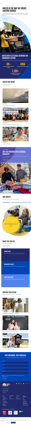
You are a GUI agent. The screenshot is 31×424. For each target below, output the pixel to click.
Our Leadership (5, 401)
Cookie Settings (8, 422)
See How (11, 226)
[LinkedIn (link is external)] (18, 383)
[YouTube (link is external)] (23, 383)
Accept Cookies (13, 422)
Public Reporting (5, 402)
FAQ (23, 398)
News (10, 397)
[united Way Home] (6, 385)
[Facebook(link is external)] (16, 383)
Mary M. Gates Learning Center (25, 403)
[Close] (30, 418)
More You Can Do (6, 246)
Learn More (5, 18)
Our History (4, 397)
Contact (17, 397)
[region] (15, 420)
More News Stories (6, 84)
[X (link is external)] (25, 383)
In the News (11, 398)
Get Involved (24, 401)
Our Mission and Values (5, 399)
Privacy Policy (15, 375)
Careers (24, 399)
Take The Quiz (6, 159)
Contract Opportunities (4, 405)
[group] (15, 220)
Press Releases (18, 398)
